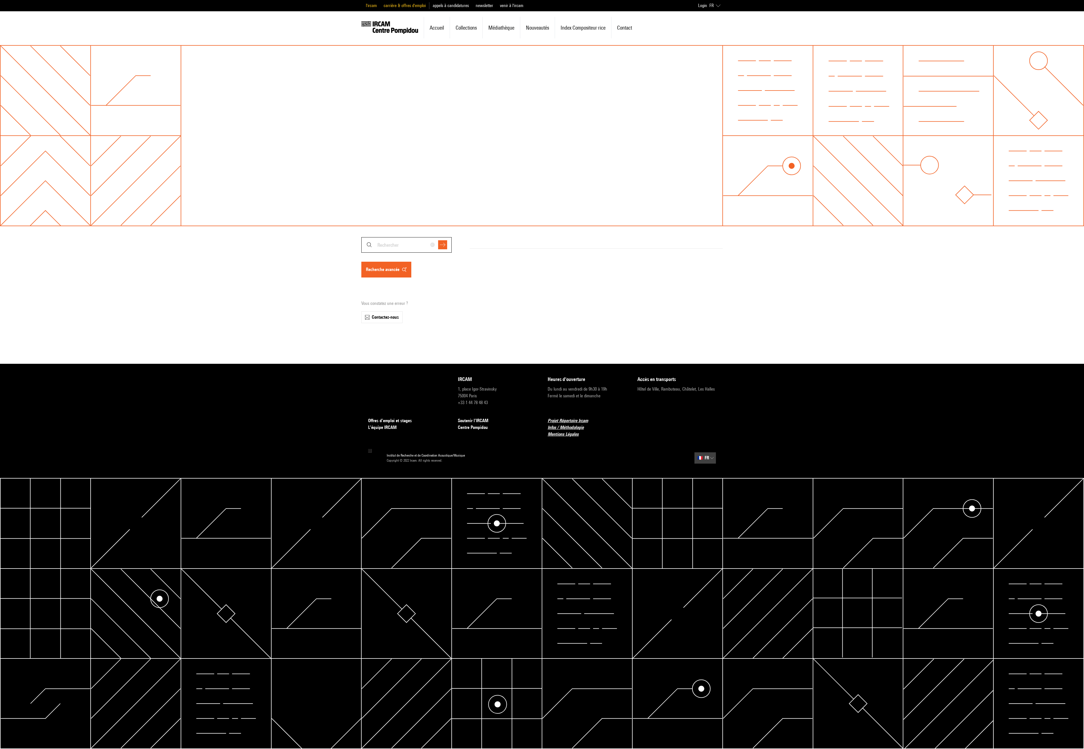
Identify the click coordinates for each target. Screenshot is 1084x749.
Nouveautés (537, 28)
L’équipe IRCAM (382, 427)
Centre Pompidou (473, 427)
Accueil (437, 28)
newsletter (484, 5)
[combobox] (406, 245)
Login (702, 5)
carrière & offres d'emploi (405, 5)
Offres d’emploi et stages (390, 420)
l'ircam (371, 5)
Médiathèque (501, 28)
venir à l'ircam (511, 5)
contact (624, 28)
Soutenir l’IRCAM (473, 420)
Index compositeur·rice (583, 28)
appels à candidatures (451, 5)
